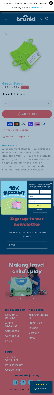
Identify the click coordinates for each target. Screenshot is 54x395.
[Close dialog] (51, 182)
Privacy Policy (44, 211)
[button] (41, 387)
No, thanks (39, 209)
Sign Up (39, 206)
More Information (36, 211)
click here (36, 7)
